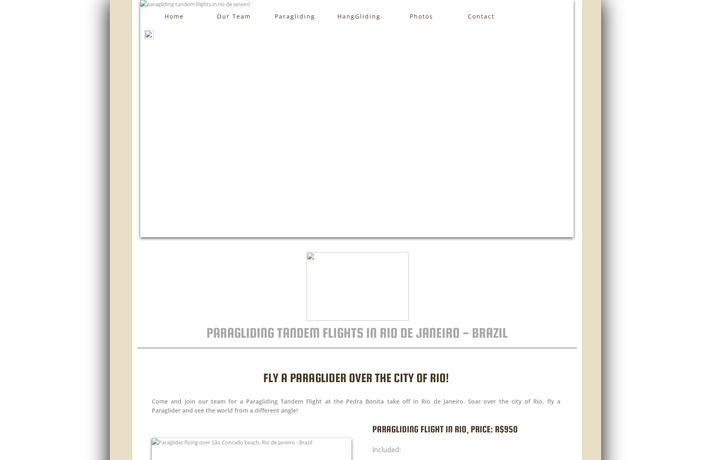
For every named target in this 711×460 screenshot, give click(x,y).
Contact (481, 16)
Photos (421, 16)
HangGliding (359, 16)
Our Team (234, 16)
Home (174, 16)
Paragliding (295, 16)
